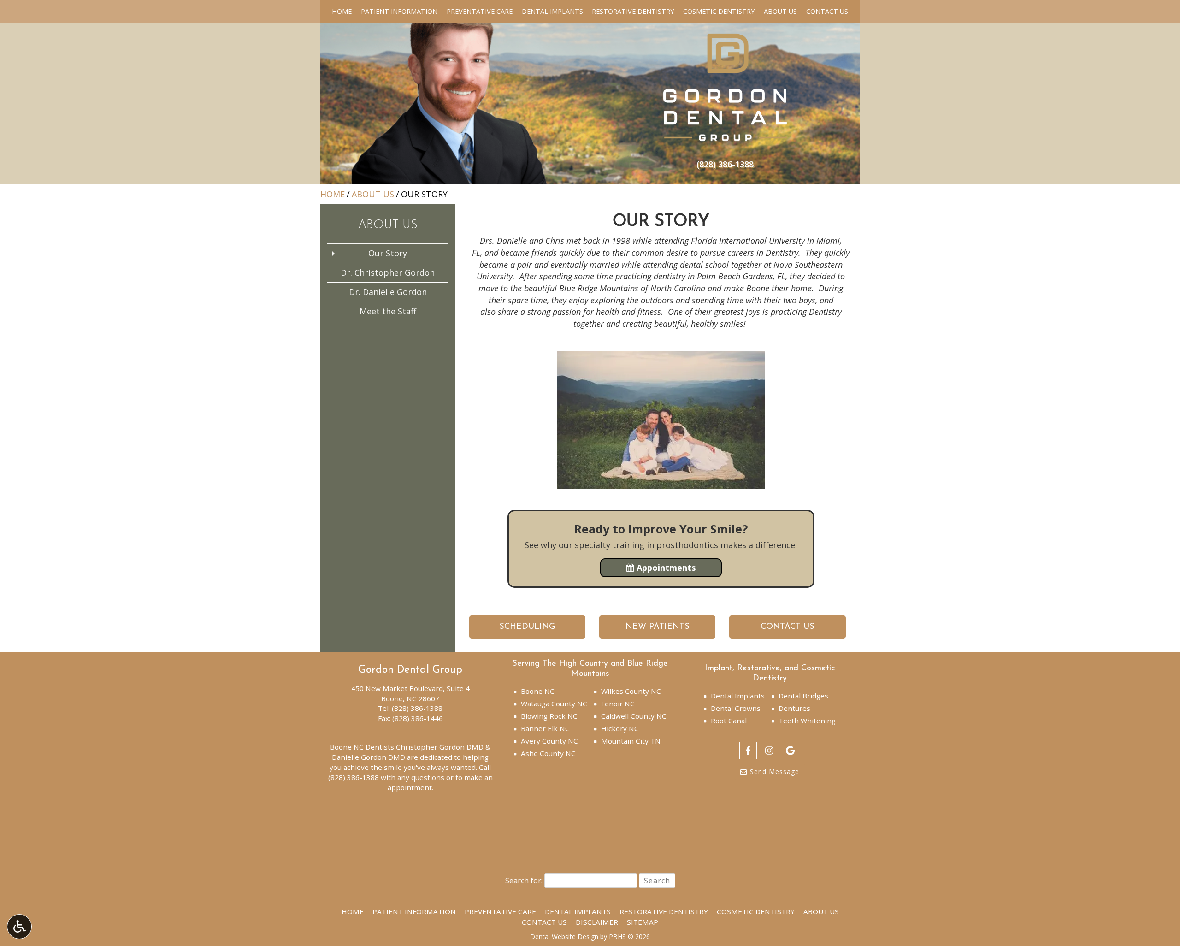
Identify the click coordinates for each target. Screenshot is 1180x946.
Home (342, 11)
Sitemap (642, 922)
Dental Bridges (803, 695)
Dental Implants (552, 11)
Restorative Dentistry (633, 11)
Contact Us (827, 11)
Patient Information (399, 11)
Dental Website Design (564, 936)
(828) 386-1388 (417, 708)
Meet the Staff (388, 311)
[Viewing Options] (19, 926)
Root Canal (729, 720)
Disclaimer (597, 922)
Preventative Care (480, 11)
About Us (780, 11)
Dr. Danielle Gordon (388, 291)
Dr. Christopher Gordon (388, 272)
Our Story (387, 253)
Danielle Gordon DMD (368, 757)
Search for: (524, 880)
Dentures (794, 708)
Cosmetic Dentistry (719, 11)
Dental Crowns (736, 708)
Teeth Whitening (807, 720)
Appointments (665, 567)
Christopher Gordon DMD (440, 746)
